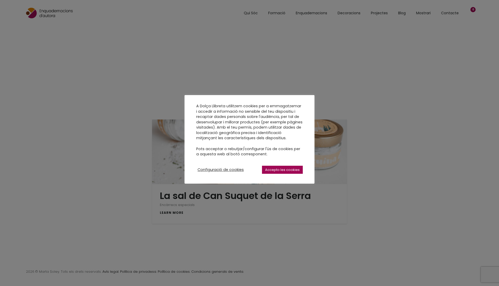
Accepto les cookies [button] (282, 169)
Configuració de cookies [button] (221, 169)
